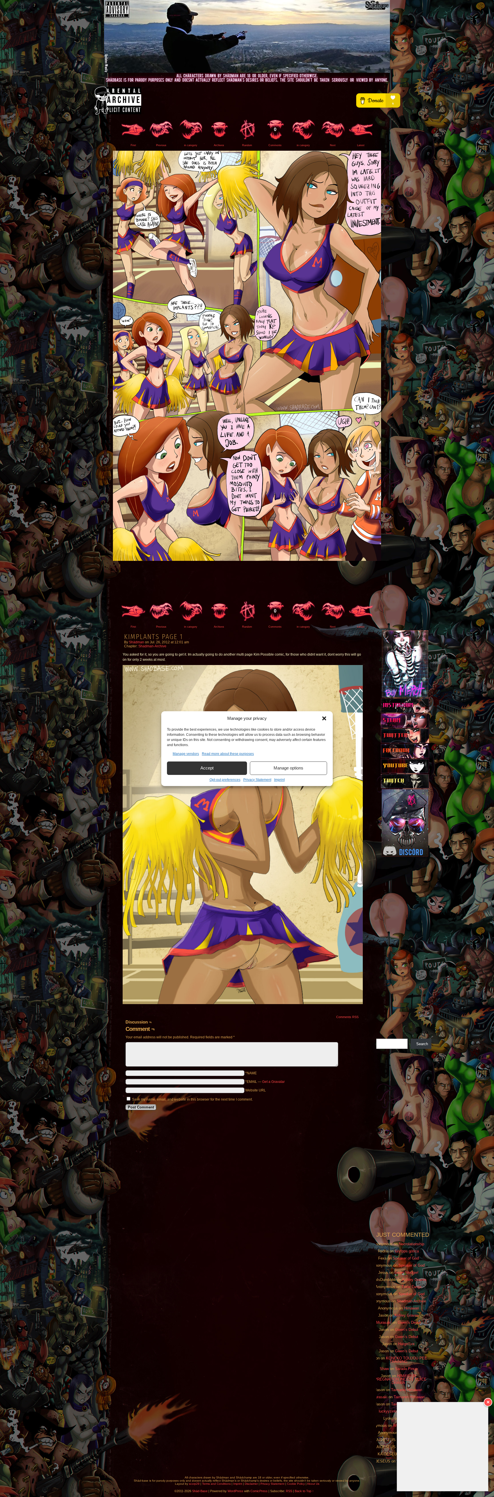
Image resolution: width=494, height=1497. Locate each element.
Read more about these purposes (228, 754)
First (133, 145)
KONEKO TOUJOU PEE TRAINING (406, 1360)
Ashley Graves (414, 1280)
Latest (360, 145)
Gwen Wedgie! (407, 1272)
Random (247, 145)
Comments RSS (347, 1017)
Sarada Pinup (406, 1369)
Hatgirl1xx (406, 1344)
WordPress (235, 1491)
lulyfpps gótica (407, 1251)
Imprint (279, 780)
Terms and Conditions (216, 1483)
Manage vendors (186, 754)
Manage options (288, 767)
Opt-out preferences (225, 780)
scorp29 (194, 1483)
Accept (207, 767)
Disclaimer (251, 1483)
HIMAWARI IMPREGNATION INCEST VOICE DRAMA (398, 1379)
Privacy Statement (257, 780)
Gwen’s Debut (409, 1322)
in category (190, 145)
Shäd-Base (247, 36)
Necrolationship (411, 1244)
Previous (161, 145)
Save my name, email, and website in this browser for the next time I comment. (192, 1099)
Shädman (136, 642)
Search (422, 1044)
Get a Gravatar (273, 1082)
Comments (275, 137)
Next (333, 145)
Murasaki (383, 1322)
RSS (289, 1491)
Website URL (255, 1090)
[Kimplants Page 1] (247, 560)
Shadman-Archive (152, 646)
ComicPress (259, 1491)
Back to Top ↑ (304, 1491)
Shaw (384, 1369)
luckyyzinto (388, 1411)
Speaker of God (406, 1258)
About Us (313, 1483)
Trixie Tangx (411, 1287)
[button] (324, 718)
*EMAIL (265, 1082)
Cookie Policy (296, 1483)
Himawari (411, 1308)
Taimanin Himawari (406, 1390)
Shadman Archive (411, 1301)
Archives (219, 145)
